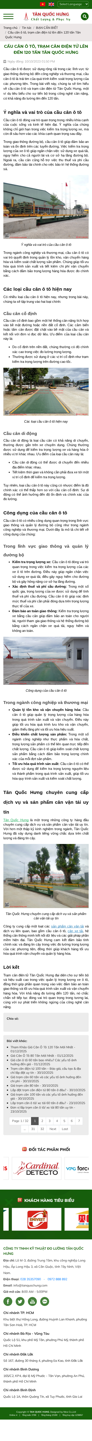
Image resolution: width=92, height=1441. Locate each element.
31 (33, 1129)
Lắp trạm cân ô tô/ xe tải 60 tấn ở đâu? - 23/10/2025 (47, 1103)
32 (42, 1129)
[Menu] (8, 16)
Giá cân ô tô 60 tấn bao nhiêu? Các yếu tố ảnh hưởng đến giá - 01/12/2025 (43, 1062)
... (25, 1129)
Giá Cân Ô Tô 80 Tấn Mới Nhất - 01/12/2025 (41, 1056)
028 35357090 (30, 1279)
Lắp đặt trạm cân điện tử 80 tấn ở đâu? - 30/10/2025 (47, 1090)
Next (53, 1129)
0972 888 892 (57, 1279)
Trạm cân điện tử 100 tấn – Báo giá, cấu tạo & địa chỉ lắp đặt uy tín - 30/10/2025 (45, 1071)
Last (65, 1129)
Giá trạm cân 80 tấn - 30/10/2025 (34, 1086)
